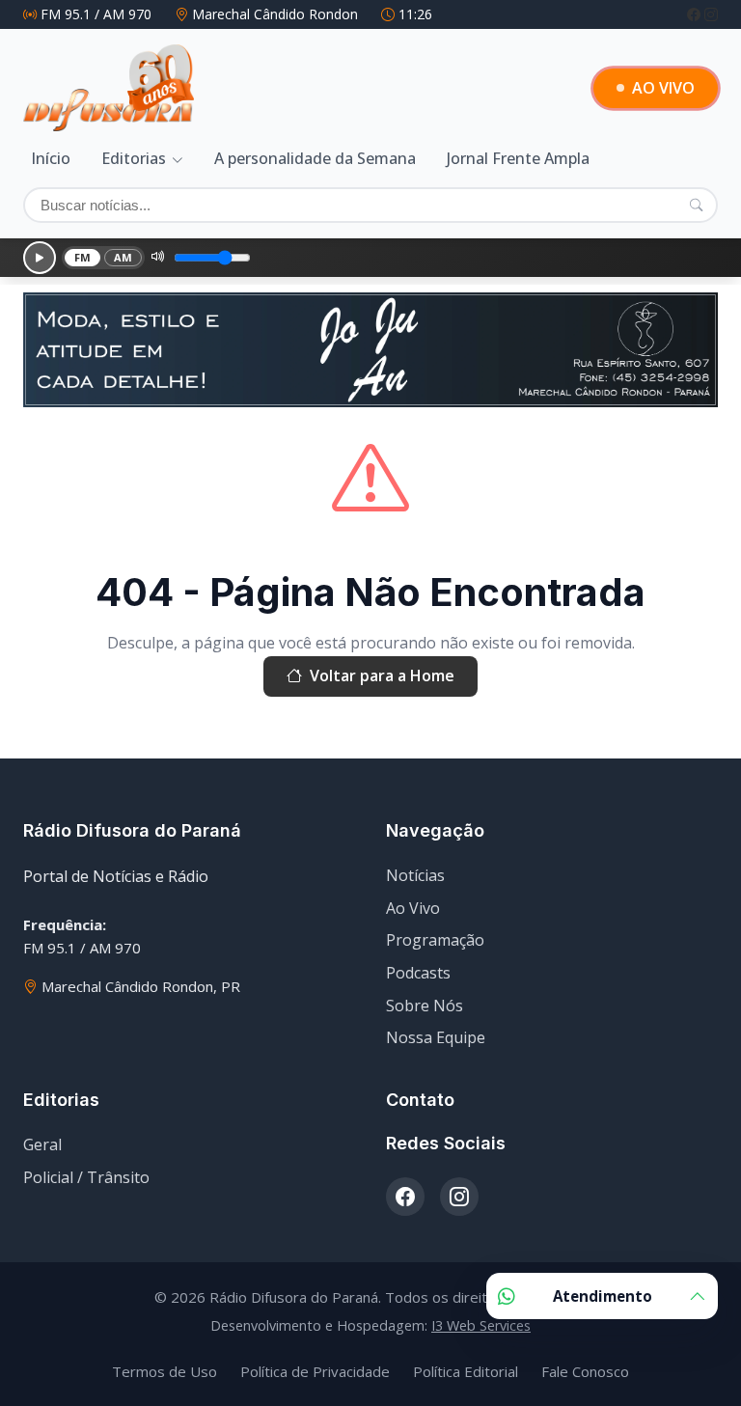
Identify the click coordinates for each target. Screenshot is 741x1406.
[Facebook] (695, 14)
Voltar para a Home (382, 675)
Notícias (415, 875)
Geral (42, 1144)
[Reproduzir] (39, 257)
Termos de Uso (164, 1371)
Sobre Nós (424, 1005)
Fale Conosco (585, 1371)
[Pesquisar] (696, 204)
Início (50, 158)
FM (83, 257)
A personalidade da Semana (315, 158)
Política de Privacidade (315, 1371)
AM (123, 257)
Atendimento (602, 1296)
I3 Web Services (481, 1325)
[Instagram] (711, 14)
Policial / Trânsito (86, 1177)
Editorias (133, 158)
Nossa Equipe (435, 1037)
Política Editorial (465, 1371)
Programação (435, 940)
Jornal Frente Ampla (518, 158)
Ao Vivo (413, 908)
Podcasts (418, 972)
